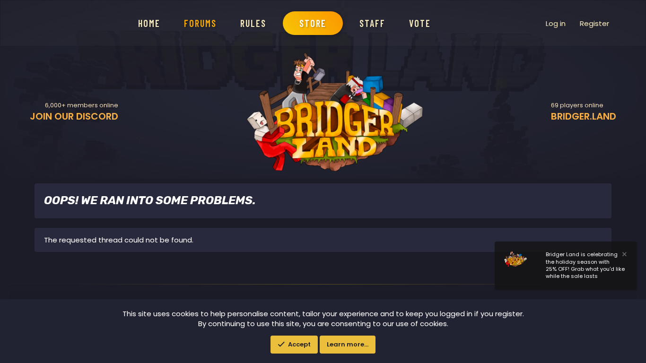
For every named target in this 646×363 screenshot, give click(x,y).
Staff (372, 23)
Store (312, 23)
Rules (253, 23)
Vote (420, 23)
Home (149, 23)
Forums (200, 23)
